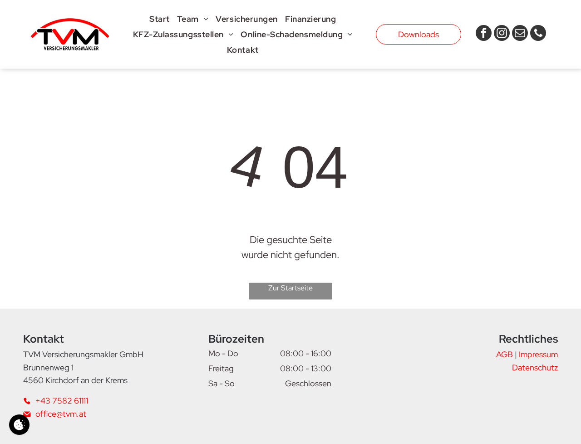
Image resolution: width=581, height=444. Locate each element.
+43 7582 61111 (61, 400)
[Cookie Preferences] (19, 424)
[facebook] (484, 34)
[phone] (538, 34)
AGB (504, 354)
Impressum (538, 354)
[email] (520, 34)
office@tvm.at (60, 414)
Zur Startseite (290, 288)
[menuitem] (159, 18)
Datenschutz (535, 367)
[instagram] (502, 34)
